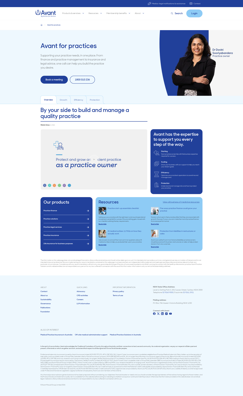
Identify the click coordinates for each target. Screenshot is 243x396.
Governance (45, 303)
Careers (80, 299)
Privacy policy (118, 291)
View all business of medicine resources (181, 202)
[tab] (48, 100)
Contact (197, 3)
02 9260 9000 (167, 292)
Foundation (45, 311)
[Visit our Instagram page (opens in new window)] (166, 313)
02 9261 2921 (188, 292)
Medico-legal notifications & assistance (168, 3)
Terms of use (118, 295)
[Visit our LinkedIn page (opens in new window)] (162, 313)
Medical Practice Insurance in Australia (56, 335)
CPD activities (82, 295)
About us (44, 295)
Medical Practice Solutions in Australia (125, 335)
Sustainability (46, 299)
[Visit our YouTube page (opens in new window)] (170, 313)
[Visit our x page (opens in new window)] (158, 313)
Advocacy (81, 291)
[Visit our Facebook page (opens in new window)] (154, 313)
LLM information (83, 303)
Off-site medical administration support (91, 335)
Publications (45, 307)
